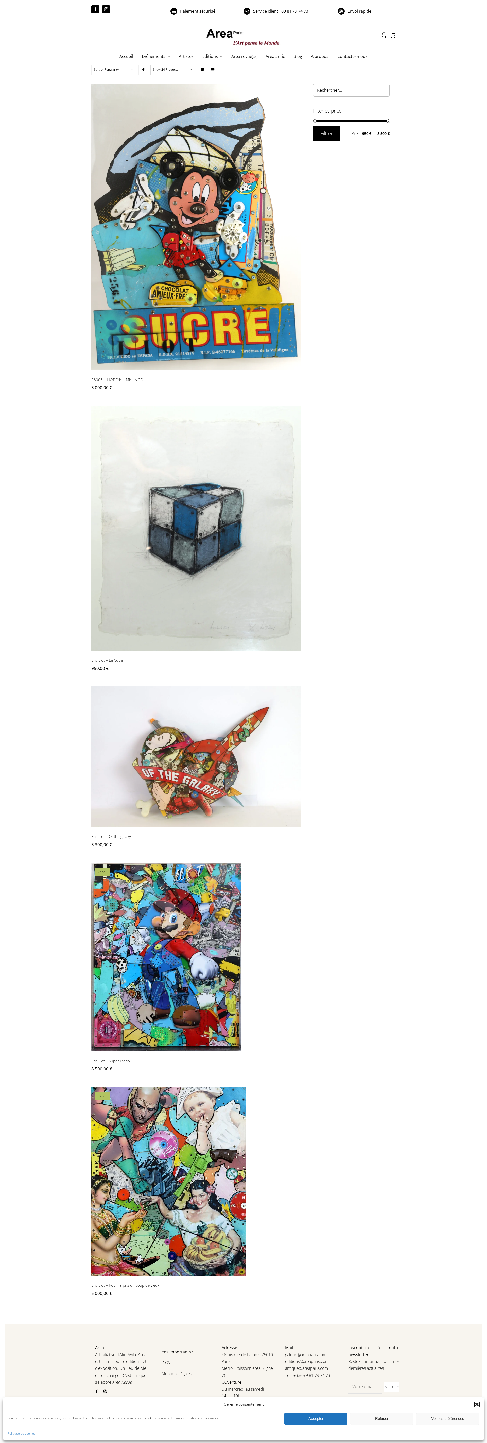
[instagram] (106, 9)
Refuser (381, 1418)
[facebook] (95, 9)
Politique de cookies (22, 1433)
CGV (167, 1362)
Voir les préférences (447, 1418)
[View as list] (213, 70)
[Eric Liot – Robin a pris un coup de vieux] (196, 1181)
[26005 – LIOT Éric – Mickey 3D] (196, 227)
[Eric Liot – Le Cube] (196, 528)
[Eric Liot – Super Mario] (196, 957)
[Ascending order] (144, 70)
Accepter (315, 1418)
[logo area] (243, 29)
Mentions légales (176, 1373)
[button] (476, 1404)
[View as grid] (203, 70)
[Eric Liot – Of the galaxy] (196, 756)
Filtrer (326, 133)
